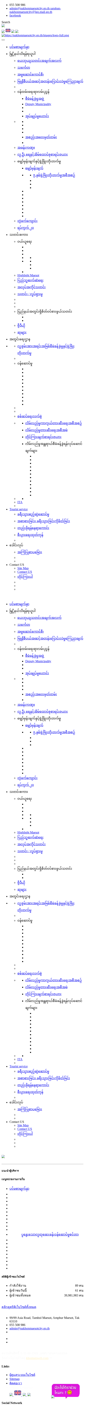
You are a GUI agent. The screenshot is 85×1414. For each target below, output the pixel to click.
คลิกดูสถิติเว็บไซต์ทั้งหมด (19, 1307)
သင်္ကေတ (23, 67)
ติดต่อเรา (15, 1383)
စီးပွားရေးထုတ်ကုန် (30, 534)
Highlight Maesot (28, 275)
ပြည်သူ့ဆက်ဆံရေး (30, 280)
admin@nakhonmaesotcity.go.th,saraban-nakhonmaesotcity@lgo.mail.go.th (35, 10)
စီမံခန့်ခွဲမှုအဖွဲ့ (34, 98)
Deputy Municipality (38, 104)
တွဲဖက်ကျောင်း (27, 221)
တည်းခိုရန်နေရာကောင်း (33, 528)
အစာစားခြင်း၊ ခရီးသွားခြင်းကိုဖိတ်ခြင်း (43, 521)
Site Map (23, 568)
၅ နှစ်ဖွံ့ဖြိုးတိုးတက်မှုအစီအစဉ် (54, 175)
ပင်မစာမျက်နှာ (19, 47)
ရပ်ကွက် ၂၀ (25, 227)
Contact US (24, 571)
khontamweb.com (37, 1358)
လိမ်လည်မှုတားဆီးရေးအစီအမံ (46, 430)
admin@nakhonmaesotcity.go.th (29, 1328)
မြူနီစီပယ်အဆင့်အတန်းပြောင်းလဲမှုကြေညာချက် (50, 81)
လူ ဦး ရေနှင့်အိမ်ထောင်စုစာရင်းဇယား (42, 154)
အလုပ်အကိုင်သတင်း (31, 287)
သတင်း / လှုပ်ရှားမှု (30, 294)
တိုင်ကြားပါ (25, 576)
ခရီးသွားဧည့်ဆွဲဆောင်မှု (33, 514)
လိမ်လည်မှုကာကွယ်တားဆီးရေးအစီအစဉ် (53, 423)
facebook (15, 15)
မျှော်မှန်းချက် (34, 168)
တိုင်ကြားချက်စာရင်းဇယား (43, 437)
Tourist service (18, 509)
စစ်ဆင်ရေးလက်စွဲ (29, 416)
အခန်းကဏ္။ (26, 147)
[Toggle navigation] (3, 39)
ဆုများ (21, 332)
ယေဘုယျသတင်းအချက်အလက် (39, 60)
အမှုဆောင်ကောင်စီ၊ (30, 74)
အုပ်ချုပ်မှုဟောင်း (37, 116)
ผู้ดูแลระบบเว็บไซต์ (22, 1374)
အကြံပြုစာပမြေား (29, 552)
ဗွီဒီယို (21, 325)
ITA (20, 502)
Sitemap (14, 1379)
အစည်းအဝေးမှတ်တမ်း (41, 137)
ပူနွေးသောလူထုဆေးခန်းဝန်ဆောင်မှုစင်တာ (50, 1234)
